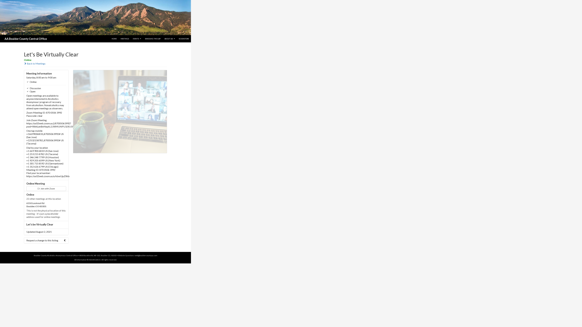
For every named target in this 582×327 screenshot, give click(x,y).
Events (136, 39)
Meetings (125, 39)
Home (114, 39)
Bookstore (184, 39)
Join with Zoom (47, 188)
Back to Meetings (35, 63)
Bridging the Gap (153, 39)
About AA (168, 39)
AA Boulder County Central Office (26, 38)
